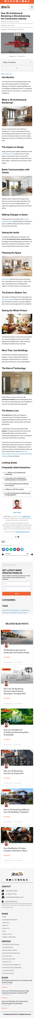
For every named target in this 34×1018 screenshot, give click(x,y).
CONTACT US (6, 928)
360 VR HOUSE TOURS (8, 959)
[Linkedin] (14, 1)
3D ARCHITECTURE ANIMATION (11, 964)
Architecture (20, 29)
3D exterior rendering (8, 299)
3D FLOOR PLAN (7, 956)
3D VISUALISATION (7, 973)
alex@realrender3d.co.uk (23, 532)
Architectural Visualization (9, 612)
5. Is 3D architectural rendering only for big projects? (17, 494)
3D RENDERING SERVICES (9, 919)
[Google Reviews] (29, 1)
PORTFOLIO (5, 922)
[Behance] (11, 1)
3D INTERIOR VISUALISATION (10, 944)
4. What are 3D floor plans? (14, 489)
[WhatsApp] (20, 1)
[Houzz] (26, 1)
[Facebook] (5, 1)
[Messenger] (23, 1)
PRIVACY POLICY (7, 934)
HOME (4, 917)
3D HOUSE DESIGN (7, 947)
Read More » (7, 657)
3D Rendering (12, 29)
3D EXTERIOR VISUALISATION (11, 953)
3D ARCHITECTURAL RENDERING (11, 967)
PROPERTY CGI (6, 962)
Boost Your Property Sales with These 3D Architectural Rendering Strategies (17, 454)
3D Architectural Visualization (10, 610)
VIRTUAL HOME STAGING (9, 950)
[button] (30, 62)
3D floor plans (6, 279)
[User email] (18, 537)
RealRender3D (26, 516)
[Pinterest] (17, 1)
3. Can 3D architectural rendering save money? (16, 484)
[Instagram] (8, 1)
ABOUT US (5, 925)
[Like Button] (3, 541)
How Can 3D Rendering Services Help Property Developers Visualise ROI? (15, 691)
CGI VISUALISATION (8, 970)
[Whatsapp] (16, 537)
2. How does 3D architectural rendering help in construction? (16, 479)
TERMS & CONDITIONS (9, 937)
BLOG (4, 931)
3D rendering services (8, 154)
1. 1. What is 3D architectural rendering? (15, 473)
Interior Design (22, 612)
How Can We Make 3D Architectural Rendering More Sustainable (16, 732)
